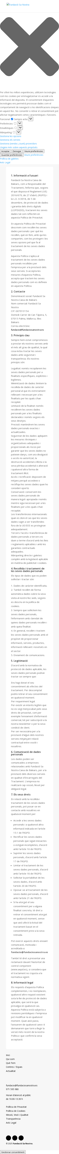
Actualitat (11, 1070)
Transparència (13, 1118)
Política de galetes (9, 158)
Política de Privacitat (16, 1106)
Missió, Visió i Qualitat (17, 1114)
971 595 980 (12, 1089)
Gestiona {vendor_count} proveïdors (18, 143)
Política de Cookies (15, 1110)
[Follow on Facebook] (8, 1137)
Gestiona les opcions (10, 136)
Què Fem (10, 1062)
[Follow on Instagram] (14, 1137)
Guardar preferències (11, 155)
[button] (29, 47)
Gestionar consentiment (12, 1152)
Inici (8, 1055)
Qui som (10, 1059)
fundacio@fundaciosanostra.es (27, 329)
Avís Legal (5, 162)
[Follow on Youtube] (21, 1137)
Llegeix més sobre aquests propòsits (18, 147)
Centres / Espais (14, 1066)
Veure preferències (33, 151)
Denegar (17, 151)
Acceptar (5, 151)
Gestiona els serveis (10, 139)
